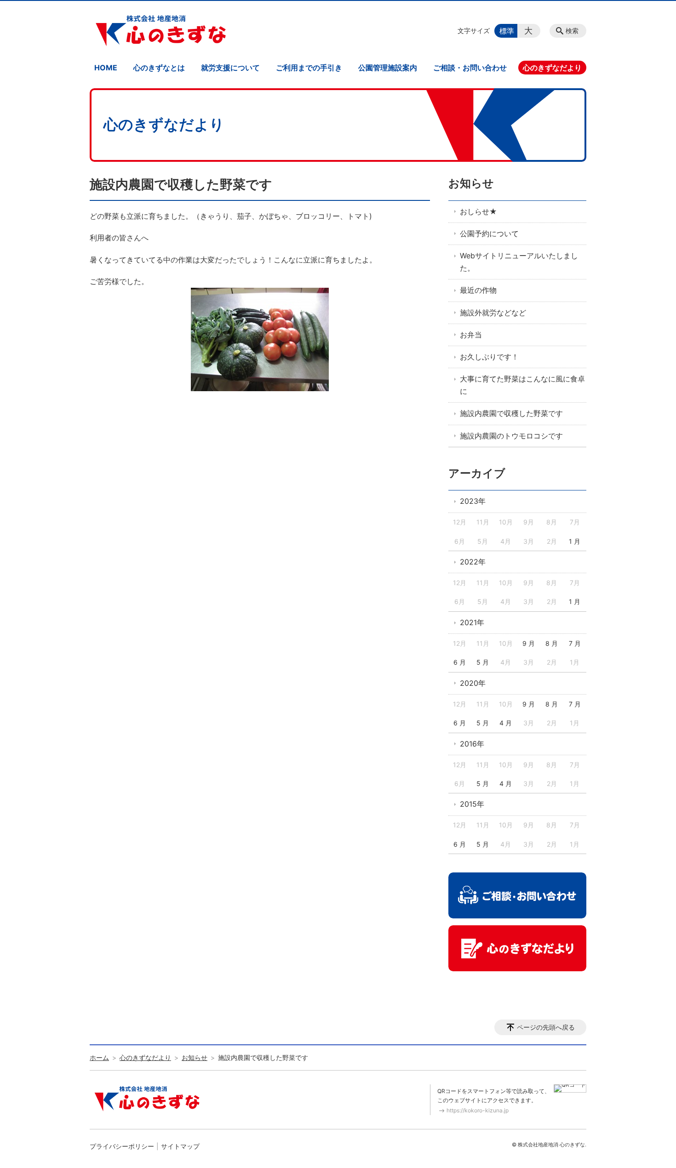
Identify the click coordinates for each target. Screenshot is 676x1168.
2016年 (472, 743)
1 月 (574, 541)
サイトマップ (180, 1146)
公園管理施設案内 (387, 67)
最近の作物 (478, 290)
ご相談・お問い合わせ (470, 67)
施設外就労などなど (493, 312)
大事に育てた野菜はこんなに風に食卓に (522, 385)
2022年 (473, 561)
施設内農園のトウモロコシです (511, 435)
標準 (506, 30)
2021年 (472, 622)
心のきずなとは (159, 67)
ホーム (99, 1057)
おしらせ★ (478, 211)
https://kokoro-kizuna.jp (478, 1110)
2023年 (473, 501)
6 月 (459, 662)
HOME (105, 67)
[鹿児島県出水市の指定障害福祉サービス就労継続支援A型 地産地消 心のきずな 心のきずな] (161, 31)
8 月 (551, 643)
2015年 (472, 804)
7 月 (575, 643)
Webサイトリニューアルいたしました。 (519, 262)
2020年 (473, 683)
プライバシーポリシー (122, 1146)
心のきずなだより (552, 67)
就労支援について (230, 67)
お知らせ (471, 183)
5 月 (482, 662)
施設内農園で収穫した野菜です (511, 413)
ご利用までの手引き (309, 67)
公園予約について (489, 233)
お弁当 (471, 334)
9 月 (528, 643)
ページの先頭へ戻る (546, 1027)
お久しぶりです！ (489, 356)
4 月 (505, 723)
